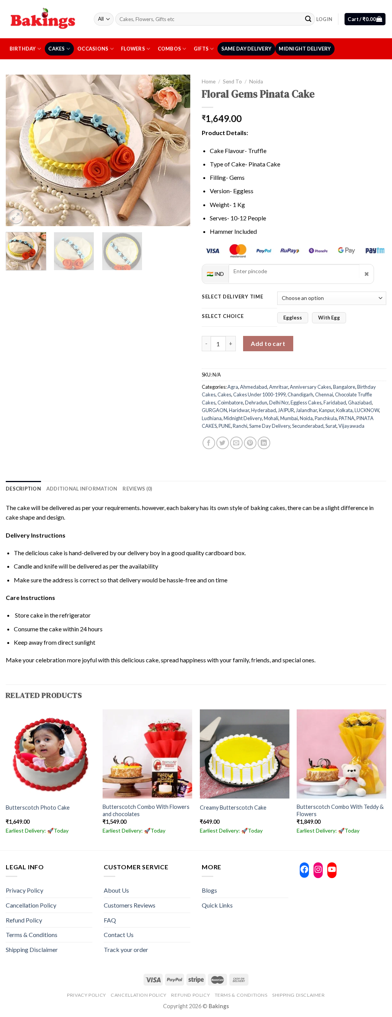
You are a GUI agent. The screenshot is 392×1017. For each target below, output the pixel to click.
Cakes (56, 49)
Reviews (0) (137, 489)
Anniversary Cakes (310, 387)
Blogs (209, 890)
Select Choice (222, 316)
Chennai (324, 394)
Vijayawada (351, 426)
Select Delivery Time (232, 297)
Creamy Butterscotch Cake (233, 807)
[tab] (23, 488)
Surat (330, 426)
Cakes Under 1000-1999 (259, 394)
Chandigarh (300, 394)
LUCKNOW (366, 410)
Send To (232, 81)
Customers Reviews (129, 905)
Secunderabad (307, 426)
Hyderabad (263, 410)
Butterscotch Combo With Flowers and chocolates (146, 810)
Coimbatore (230, 402)
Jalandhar (306, 410)
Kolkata (344, 410)
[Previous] (19, 150)
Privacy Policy (24, 890)
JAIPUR (286, 410)
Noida (256, 81)
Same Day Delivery (246, 49)
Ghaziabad (360, 402)
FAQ (110, 920)
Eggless (292, 318)
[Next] (177, 150)
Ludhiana (212, 418)
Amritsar (278, 387)
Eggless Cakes (306, 402)
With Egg (329, 318)
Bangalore (344, 387)
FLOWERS (133, 49)
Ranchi (240, 426)
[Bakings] (44, 19)
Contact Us (119, 934)
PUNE (225, 426)
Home (209, 81)
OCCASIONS (92, 49)
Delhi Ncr (279, 402)
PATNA (346, 418)
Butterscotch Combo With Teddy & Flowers (340, 810)
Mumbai (289, 418)
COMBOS (169, 49)
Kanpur (326, 410)
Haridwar (239, 410)
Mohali (271, 418)
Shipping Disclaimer (32, 949)
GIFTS (201, 49)
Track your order (126, 949)
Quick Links (217, 905)
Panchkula (326, 418)
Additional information (82, 489)
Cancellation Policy (31, 905)
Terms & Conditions (31, 934)
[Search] (308, 19)
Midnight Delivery (305, 49)
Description (23, 489)
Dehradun (256, 402)
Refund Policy (24, 920)
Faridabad (334, 402)
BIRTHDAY (23, 49)
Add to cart (268, 343)
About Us (116, 890)
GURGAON (214, 410)
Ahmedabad (253, 387)
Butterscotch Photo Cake (38, 807)
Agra (232, 387)
